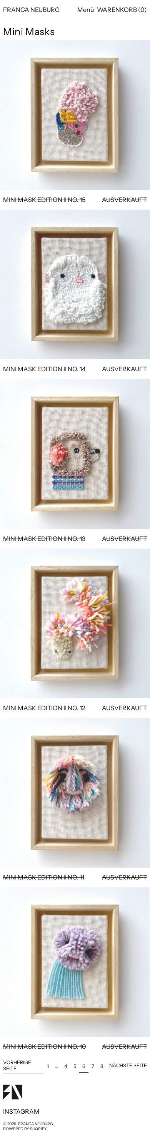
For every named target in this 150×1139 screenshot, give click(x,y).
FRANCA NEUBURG (31, 9)
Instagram (21, 1111)
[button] (122, 10)
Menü (85, 9)
